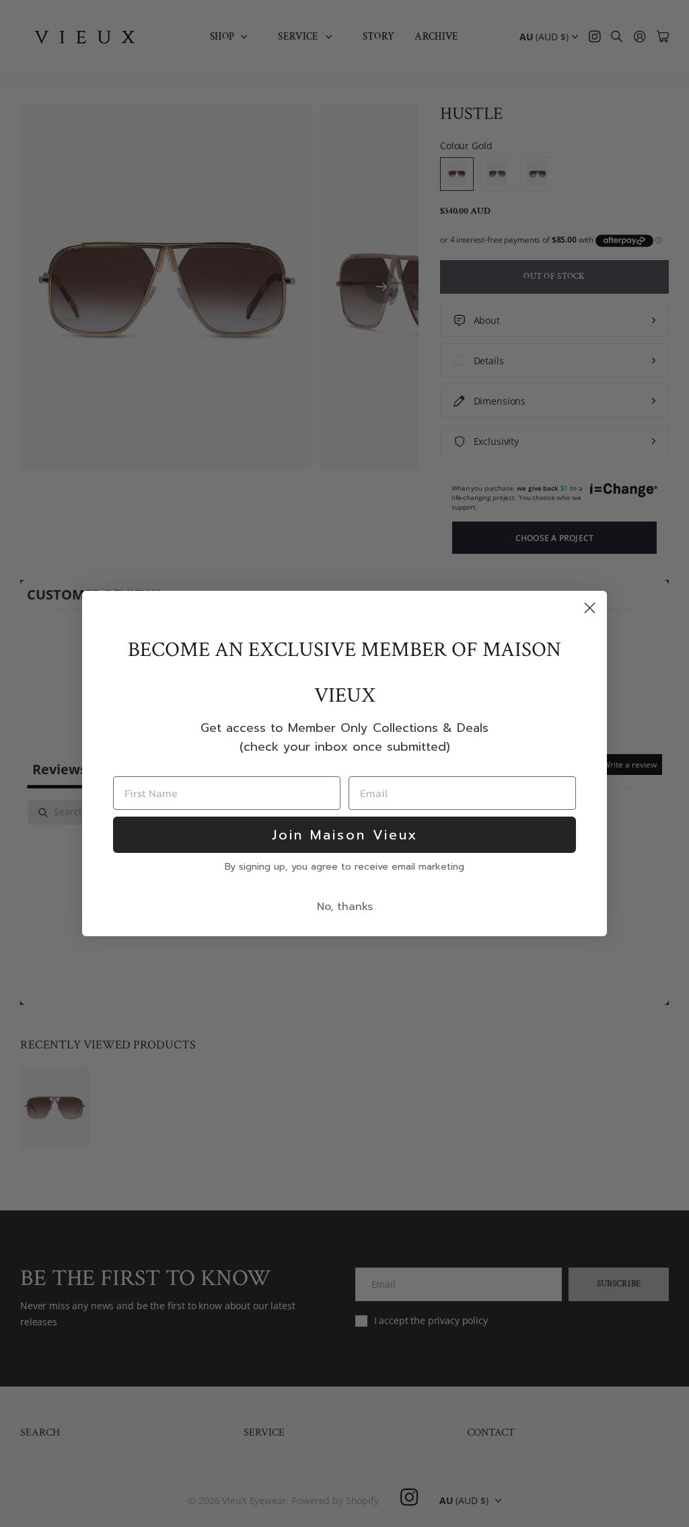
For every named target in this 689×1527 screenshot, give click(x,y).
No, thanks (345, 907)
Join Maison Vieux (345, 835)
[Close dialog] (590, 608)
